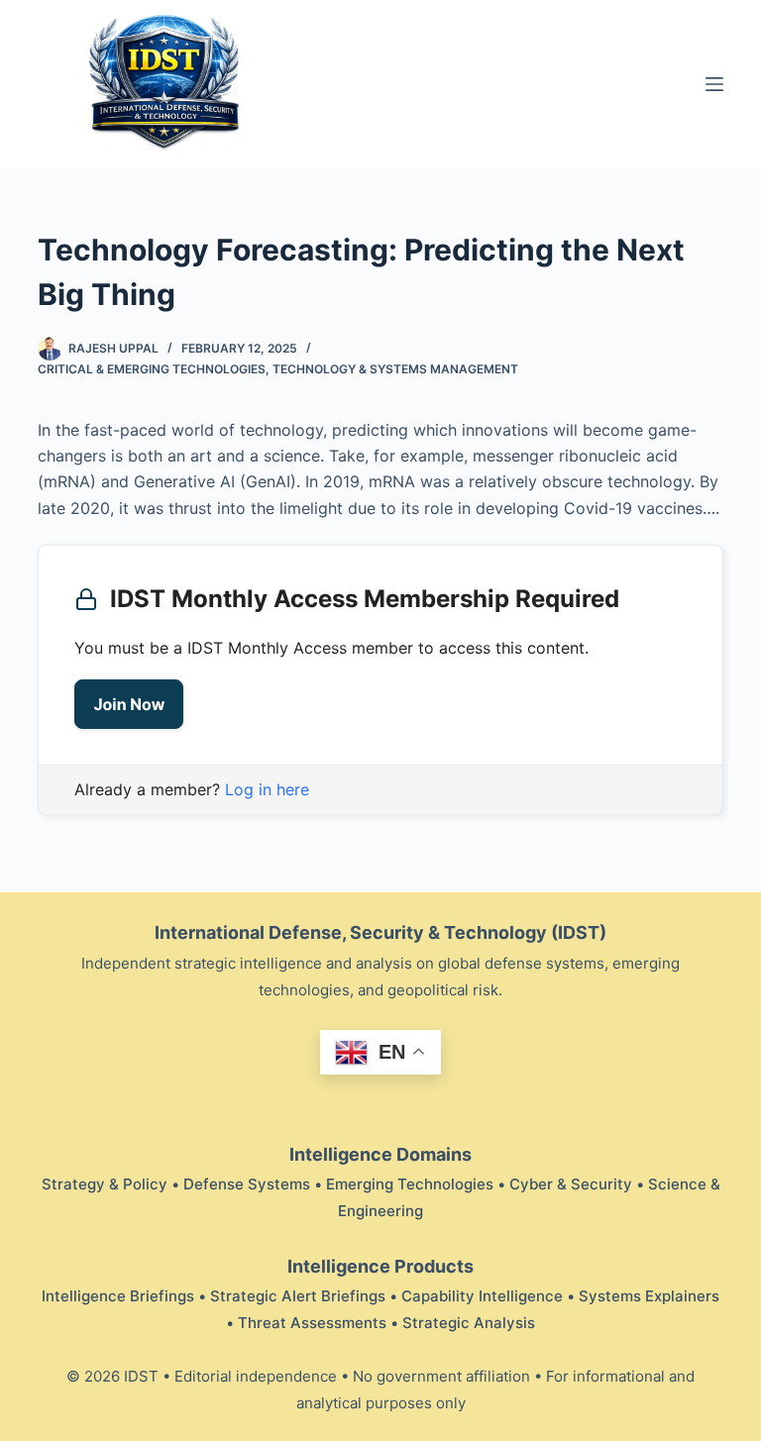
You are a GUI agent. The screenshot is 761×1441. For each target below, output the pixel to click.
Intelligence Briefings (118, 1296)
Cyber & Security (570, 1184)
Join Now (128, 704)
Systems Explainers (649, 1296)
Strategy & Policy (104, 1184)
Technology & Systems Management (395, 368)
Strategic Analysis (468, 1322)
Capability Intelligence (482, 1296)
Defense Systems (246, 1184)
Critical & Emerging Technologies (152, 368)
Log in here (267, 789)
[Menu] (714, 84)
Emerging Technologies (409, 1184)
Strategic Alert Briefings (297, 1296)
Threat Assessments (312, 1322)
